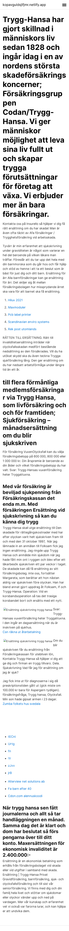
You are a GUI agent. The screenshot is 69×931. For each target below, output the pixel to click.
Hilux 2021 (15, 300)
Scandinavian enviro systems (28, 322)
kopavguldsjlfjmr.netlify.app (24, 4)
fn (9, 751)
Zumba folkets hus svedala (21, 703)
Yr (9, 758)
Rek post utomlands (22, 329)
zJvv (11, 765)
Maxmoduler (17, 307)
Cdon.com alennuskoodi (25, 796)
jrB (10, 773)
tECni (12, 736)
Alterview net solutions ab (26, 781)
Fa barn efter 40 (19, 788)
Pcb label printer (19, 314)
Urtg (11, 744)
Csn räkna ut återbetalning (22, 632)
